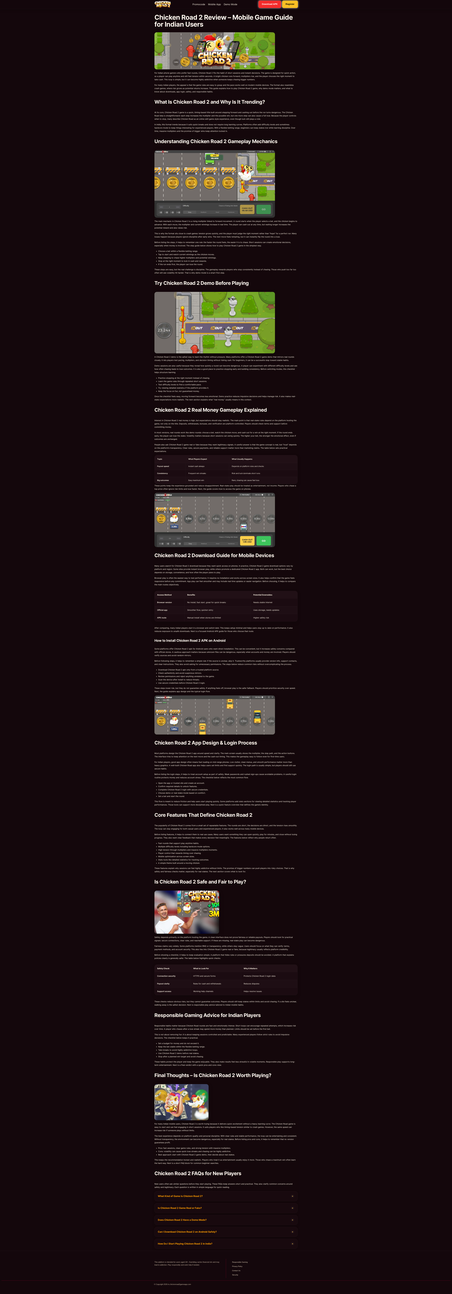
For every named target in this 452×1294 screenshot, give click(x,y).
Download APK (270, 4)
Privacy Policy (237, 1266)
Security (235, 1275)
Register (290, 4)
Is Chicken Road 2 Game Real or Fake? (180, 1208)
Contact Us (236, 1271)
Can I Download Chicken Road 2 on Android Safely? (187, 1231)
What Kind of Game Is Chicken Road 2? (180, 1196)
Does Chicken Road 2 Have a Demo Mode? (182, 1219)
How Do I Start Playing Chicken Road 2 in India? (185, 1243)
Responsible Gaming (240, 1262)
